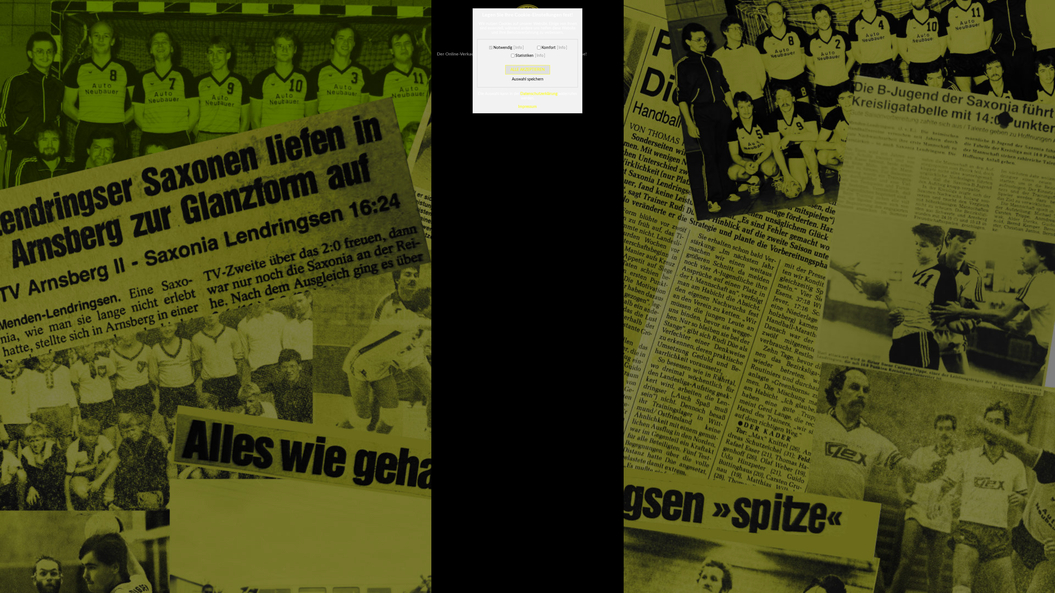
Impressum (527, 107)
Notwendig (502, 48)
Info (518, 48)
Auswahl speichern (527, 79)
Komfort (549, 48)
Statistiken (524, 56)
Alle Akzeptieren (527, 70)
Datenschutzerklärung (538, 94)
